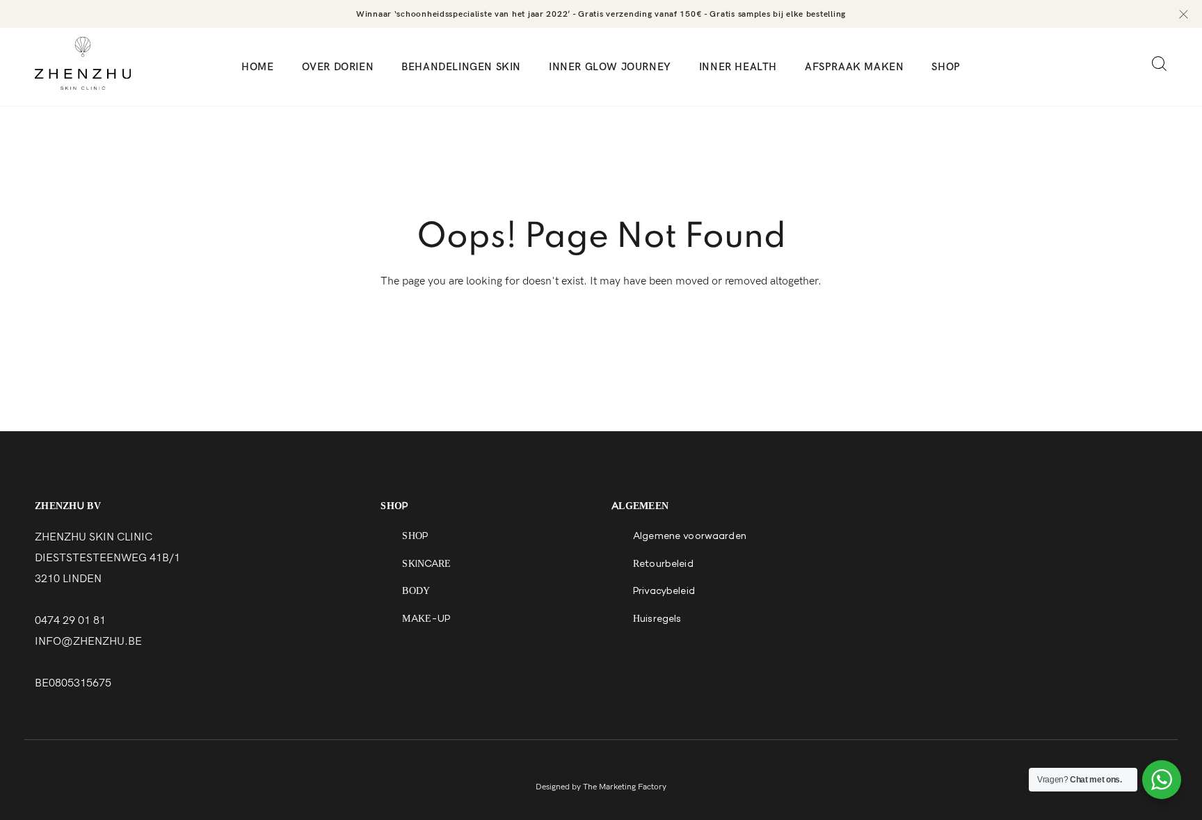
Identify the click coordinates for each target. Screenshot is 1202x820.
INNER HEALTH (738, 67)
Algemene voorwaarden (689, 537)
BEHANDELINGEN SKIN (461, 67)
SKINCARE (426, 565)
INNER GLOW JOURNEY (610, 67)
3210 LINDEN (68, 579)
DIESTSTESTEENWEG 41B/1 (107, 558)
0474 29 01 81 (70, 620)
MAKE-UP (426, 620)
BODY (416, 592)
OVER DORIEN (338, 67)
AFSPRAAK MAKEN (854, 67)
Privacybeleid (664, 592)
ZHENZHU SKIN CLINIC (93, 537)
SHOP (945, 67)
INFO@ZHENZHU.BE (88, 641)
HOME (257, 67)
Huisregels (657, 620)
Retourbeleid (663, 565)
